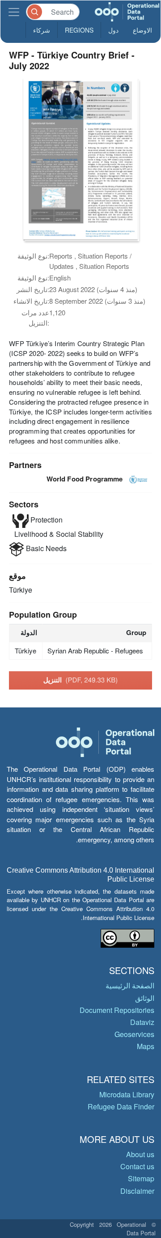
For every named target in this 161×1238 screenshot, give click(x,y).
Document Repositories (117, 1010)
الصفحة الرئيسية (130, 985)
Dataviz (142, 1022)
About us (140, 1154)
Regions (79, 29)
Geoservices (134, 1034)
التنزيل (80, 680)
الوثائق (144, 998)
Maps (145, 1046)
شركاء (41, 29)
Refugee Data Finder (121, 1106)
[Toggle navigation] (14, 12)
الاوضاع (142, 29)
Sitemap (141, 1178)
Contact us (137, 1166)
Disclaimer (137, 1191)
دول (113, 29)
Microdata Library (126, 1094)
